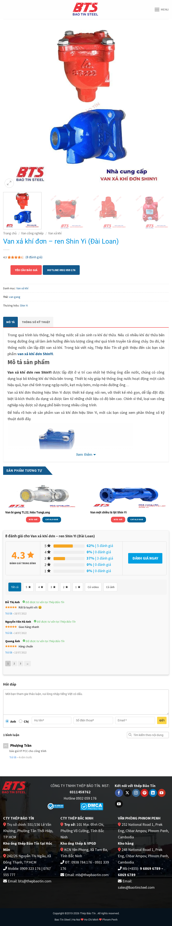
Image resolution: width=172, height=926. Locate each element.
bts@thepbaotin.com (34, 881)
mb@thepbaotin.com (92, 874)
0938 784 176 (81, 862)
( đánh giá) (33, 257)
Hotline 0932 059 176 (61, 270)
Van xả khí (54, 233)
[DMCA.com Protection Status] (91, 806)
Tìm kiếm (130, 735)
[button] (161, 9)
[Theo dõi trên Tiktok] (119, 804)
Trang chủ (10, 233)
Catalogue (51, 519)
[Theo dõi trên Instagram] (136, 793)
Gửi (161, 720)
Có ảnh (110, 587)
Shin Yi (24, 305)
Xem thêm (84, 454)
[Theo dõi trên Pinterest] (144, 793)
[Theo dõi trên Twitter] (127, 793)
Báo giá (33, 519)
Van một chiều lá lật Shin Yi (108, 512)
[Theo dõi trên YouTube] (161, 793)
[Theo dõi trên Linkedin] (153, 793)
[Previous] (12, 106)
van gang (14, 297)
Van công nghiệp (32, 233)
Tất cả (14, 587)
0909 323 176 (30, 868)
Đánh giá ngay (145, 558)
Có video (93, 587)
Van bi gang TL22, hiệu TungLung (27, 512)
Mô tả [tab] (10, 322)
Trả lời (8, 613)
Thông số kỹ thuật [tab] (36, 322)
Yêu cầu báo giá (26, 270)
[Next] (160, 106)
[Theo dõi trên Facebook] (119, 793)
